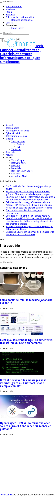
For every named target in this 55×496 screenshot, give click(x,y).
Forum (9, 12)
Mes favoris (11, 9)
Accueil (9, 125)
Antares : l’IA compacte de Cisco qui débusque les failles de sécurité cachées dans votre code (29, 206)
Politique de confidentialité (20, 17)
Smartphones (18, 141)
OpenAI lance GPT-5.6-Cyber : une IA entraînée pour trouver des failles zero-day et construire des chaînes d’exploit (29, 221)
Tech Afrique (17, 160)
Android (21, 144)
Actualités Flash (19, 176)
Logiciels (15, 165)
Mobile (9, 138)
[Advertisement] (27, 94)
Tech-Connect (7, 494)
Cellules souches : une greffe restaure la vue (28, 202)
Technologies (12, 128)
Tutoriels (10, 152)
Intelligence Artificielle (17, 130)
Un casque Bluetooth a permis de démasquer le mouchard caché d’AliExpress (30, 233)
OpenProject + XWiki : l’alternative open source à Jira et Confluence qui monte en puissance (30, 198)
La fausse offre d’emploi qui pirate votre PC (28, 215)
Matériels (16, 168)
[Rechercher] (1, 2)
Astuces (9, 155)
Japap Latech (17, 28)
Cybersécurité (13, 133)
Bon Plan (15, 173)
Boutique (10, 14)
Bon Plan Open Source (22, 171)
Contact (9, 22)
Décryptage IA (18, 163)
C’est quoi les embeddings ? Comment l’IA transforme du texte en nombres (26, 341)
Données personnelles (22, 20)
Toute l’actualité (14, 6)
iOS (18, 146)
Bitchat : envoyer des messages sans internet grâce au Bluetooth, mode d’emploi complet (28, 193)
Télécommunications (16, 136)
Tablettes (16, 149)
